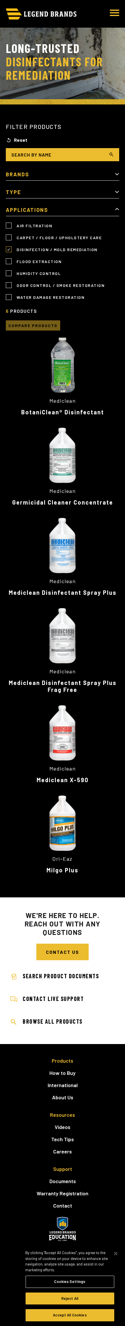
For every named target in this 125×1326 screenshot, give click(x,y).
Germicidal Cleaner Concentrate (62, 502)
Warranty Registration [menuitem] (62, 1193)
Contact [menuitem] (62, 1205)
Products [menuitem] (62, 1060)
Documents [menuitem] (62, 1181)
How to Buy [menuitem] (62, 1073)
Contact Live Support (53, 998)
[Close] (115, 1253)
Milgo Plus (62, 870)
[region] (62, 1285)
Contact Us (62, 952)
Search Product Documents (61, 975)
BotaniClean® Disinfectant (62, 412)
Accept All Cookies (69, 1315)
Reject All (69, 1298)
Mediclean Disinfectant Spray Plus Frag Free (63, 686)
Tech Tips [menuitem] (62, 1139)
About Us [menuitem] (62, 1097)
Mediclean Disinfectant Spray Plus (63, 592)
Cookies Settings (69, 1281)
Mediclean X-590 (63, 779)
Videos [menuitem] (62, 1127)
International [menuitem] (63, 1085)
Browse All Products (53, 1021)
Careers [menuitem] (62, 1151)
